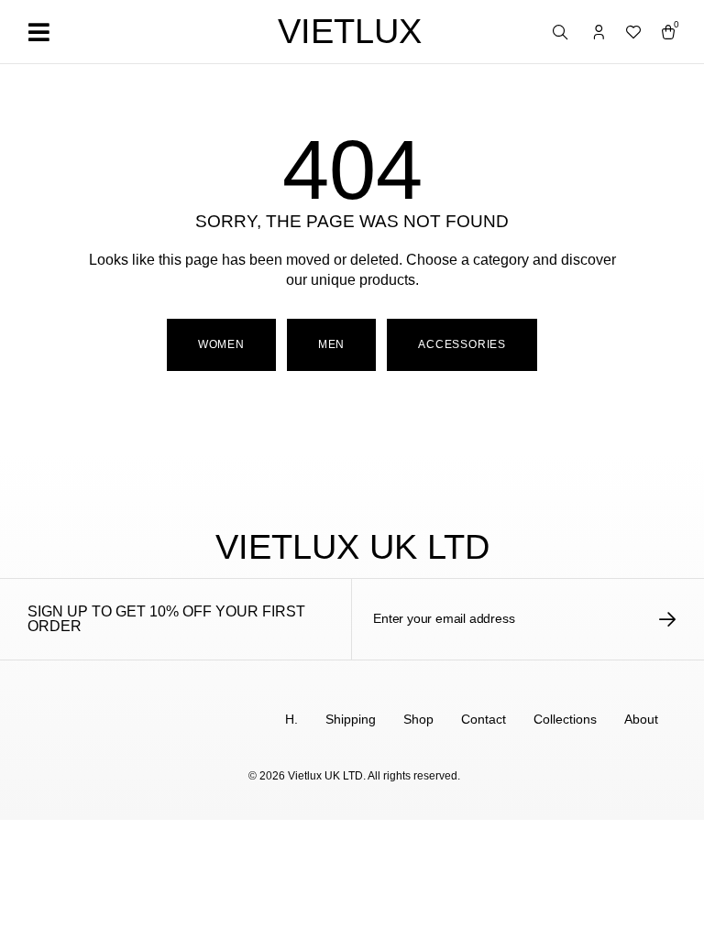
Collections (565, 719)
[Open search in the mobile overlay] (562, 33)
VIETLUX (350, 31)
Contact (483, 719)
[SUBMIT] (667, 619)
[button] (38, 31)
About (641, 719)
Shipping (350, 719)
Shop (418, 719)
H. (291, 719)
